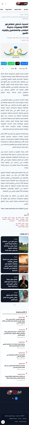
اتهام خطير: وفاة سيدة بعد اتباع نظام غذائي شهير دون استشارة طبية (10, 282)
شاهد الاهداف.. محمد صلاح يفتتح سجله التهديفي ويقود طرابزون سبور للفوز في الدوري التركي (14, 333)
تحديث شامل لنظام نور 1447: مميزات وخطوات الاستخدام (8, 219)
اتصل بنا (16, 421)
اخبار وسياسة (22, 330)
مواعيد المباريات (21, 374)
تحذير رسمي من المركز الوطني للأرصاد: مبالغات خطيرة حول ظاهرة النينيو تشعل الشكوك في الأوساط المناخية (10, 265)
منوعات (21, 14)
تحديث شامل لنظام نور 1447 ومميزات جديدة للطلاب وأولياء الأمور (22, 219)
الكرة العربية (9, 9)
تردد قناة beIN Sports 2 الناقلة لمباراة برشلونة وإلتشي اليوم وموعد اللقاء (15, 377)
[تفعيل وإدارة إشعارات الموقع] (3, 422)
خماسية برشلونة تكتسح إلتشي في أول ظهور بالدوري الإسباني (14, 366)
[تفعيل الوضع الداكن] (2, 3)
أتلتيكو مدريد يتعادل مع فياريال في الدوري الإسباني (16, 355)
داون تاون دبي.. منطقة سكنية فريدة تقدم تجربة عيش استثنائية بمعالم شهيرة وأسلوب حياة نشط (9, 246)
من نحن (20, 418)
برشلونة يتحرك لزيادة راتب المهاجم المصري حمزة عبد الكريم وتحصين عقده (14, 345)
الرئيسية (26, 9)
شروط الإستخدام (22, 421)
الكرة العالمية (17, 9)
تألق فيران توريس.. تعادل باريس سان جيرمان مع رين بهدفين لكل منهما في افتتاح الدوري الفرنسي (13, 321)
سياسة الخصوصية (13, 418)
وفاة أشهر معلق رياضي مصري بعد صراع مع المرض (10, 297)
